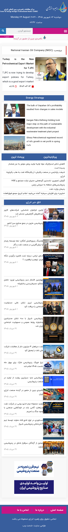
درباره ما (39, 510)
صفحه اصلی (57, 510)
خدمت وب (27, 525)
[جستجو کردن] (3, 31)
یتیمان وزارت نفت (57, 189)
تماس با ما (23, 510)
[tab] (50, 156)
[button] (65, 31)
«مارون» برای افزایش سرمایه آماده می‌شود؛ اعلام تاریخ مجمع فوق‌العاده (34, 193)
